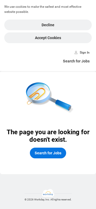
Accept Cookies (48, 38)
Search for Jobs (76, 61)
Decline (48, 25)
